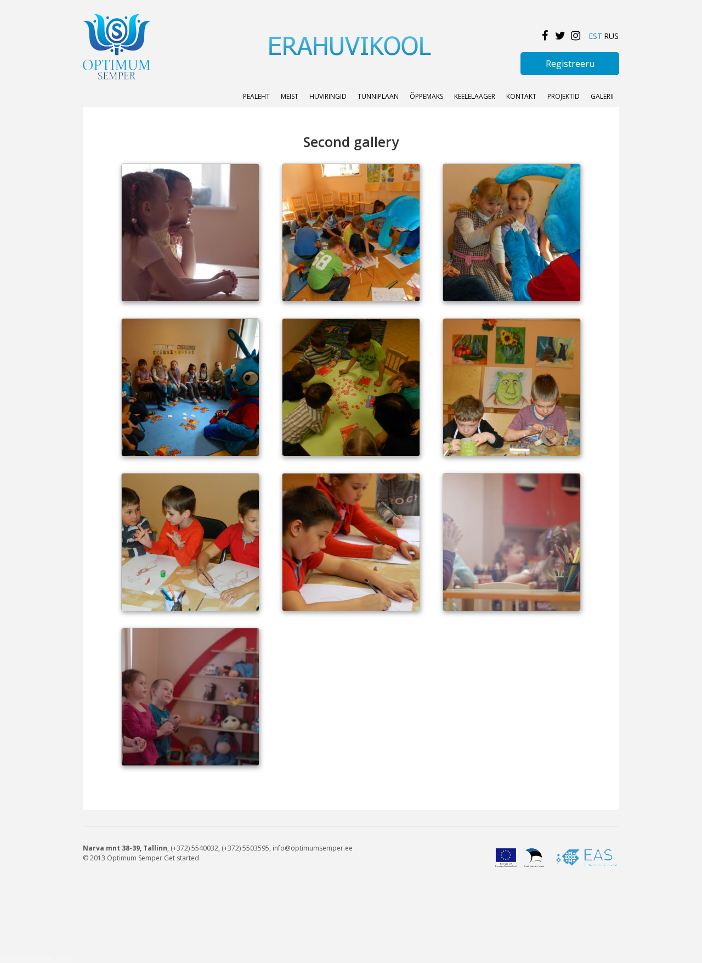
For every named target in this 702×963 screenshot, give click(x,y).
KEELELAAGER (474, 96)
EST (595, 36)
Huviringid (328, 96)
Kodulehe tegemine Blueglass (35, 958)
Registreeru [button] (570, 64)
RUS (611, 36)
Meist (289, 96)
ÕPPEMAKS (426, 96)
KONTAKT (521, 96)
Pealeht (256, 96)
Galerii (602, 96)
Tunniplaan (378, 96)
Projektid (563, 96)
